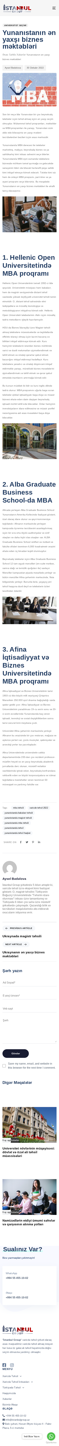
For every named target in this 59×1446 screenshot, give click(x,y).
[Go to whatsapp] (51, 1436)
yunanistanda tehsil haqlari (17, 833)
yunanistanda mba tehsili (17, 823)
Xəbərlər (21, 54)
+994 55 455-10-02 (17, 1278)
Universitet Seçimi (15, 25)
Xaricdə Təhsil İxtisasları (15, 1381)
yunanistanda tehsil (14, 828)
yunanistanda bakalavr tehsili (19, 813)
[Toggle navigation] (47, 8)
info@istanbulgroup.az (18, 1419)
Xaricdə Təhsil (10, 1376)
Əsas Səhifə (9, 54)
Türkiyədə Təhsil (11, 1387)
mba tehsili (18, 808)
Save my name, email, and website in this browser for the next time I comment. (31, 1065)
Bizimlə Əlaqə (10, 1404)
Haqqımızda (9, 1393)
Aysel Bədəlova (13, 67)
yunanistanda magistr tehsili (18, 818)
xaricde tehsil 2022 (39, 808)
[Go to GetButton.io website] (51, 1443)
